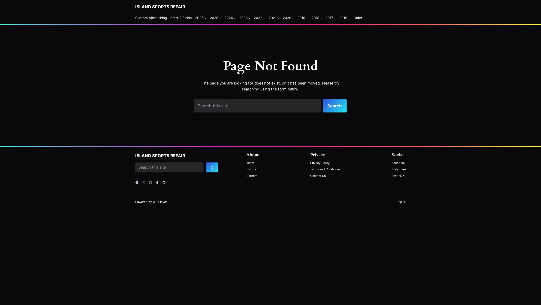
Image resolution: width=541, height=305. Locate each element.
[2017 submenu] (335, 18)
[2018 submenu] (321, 18)
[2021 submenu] (278, 18)
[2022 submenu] (264, 18)
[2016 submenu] (349, 18)
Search (334, 105)
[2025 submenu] (220, 18)
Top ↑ (401, 202)
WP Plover (160, 202)
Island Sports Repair (160, 6)
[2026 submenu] (205, 18)
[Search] (212, 167)
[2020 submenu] (293, 18)
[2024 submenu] (235, 18)
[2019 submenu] (307, 18)
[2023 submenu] (250, 18)
